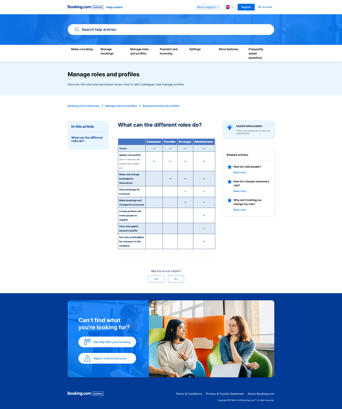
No (176, 278)
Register (246, 7)
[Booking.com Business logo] (86, 394)
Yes (156, 278)
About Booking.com (261, 393)
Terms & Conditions (189, 393)
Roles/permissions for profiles (161, 105)
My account (265, 6)
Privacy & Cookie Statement (225, 393)
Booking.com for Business (84, 105)
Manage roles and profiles (121, 105)
